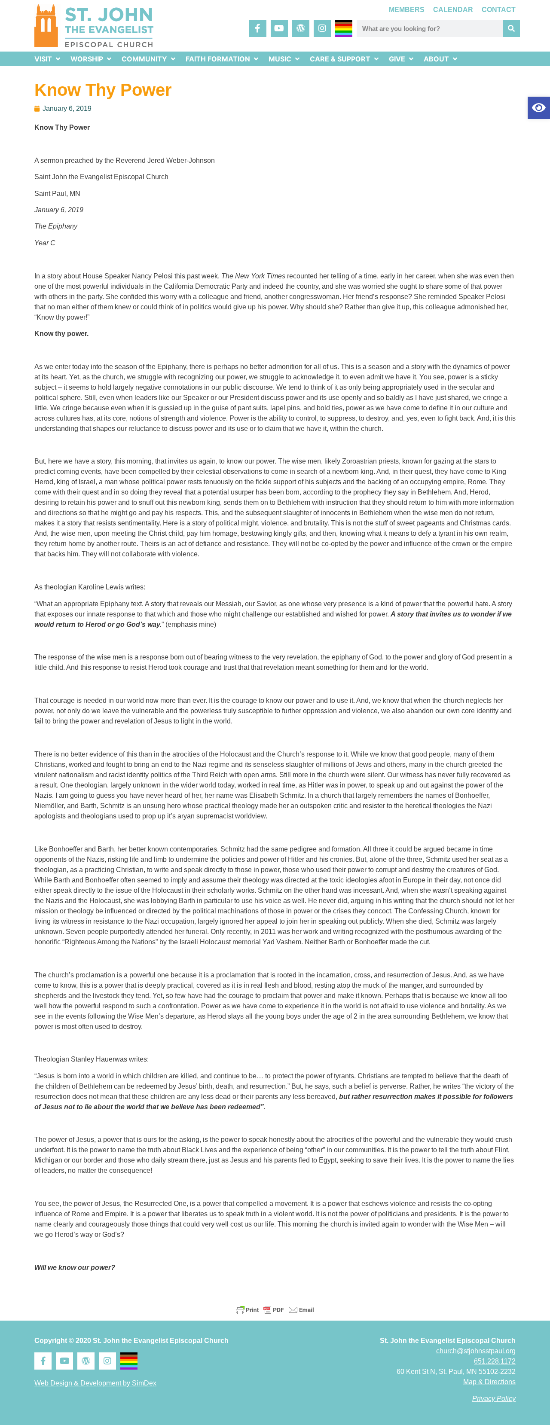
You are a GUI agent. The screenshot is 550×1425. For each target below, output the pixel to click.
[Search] (511, 28)
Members (407, 9)
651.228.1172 (495, 1361)
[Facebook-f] (257, 28)
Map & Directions (489, 1381)
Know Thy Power (103, 89)
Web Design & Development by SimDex (95, 1383)
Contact (499, 9)
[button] (539, 108)
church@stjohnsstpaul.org (476, 1351)
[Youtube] (279, 28)
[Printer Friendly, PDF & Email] (275, 1309)
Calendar (453, 9)
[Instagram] (322, 28)
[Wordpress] (300, 28)
